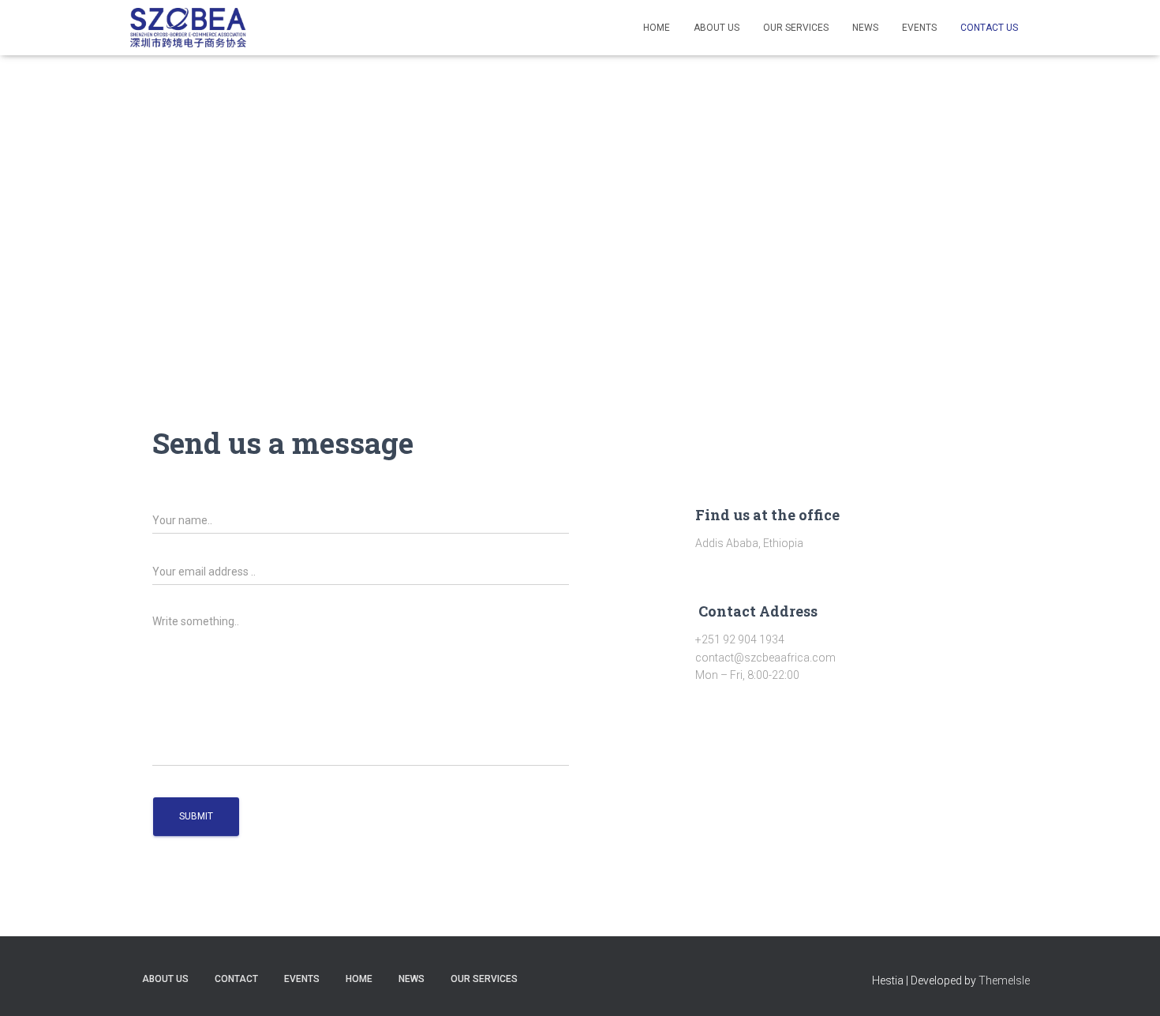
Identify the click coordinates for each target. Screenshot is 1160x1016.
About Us (716, 27)
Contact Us (989, 27)
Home (656, 27)
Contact (236, 978)
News (865, 27)
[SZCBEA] (188, 27)
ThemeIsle (1004, 980)
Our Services (796, 27)
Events (919, 27)
